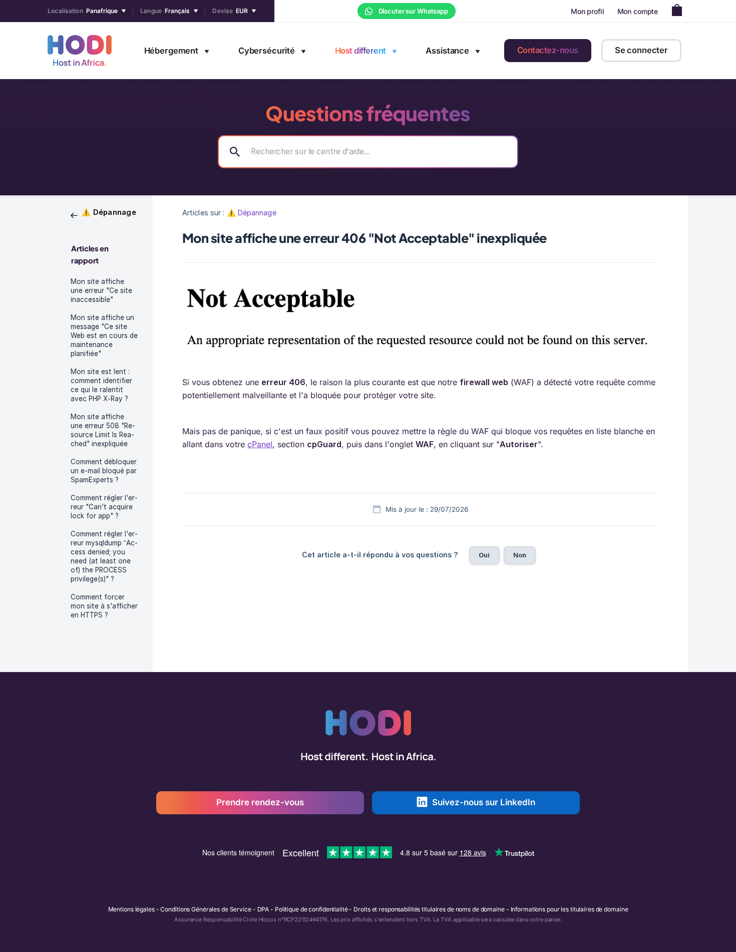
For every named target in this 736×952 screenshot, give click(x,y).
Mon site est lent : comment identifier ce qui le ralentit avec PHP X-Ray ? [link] (101, 385)
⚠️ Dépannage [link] (251, 212)
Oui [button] (484, 555)
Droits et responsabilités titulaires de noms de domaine (428, 909)
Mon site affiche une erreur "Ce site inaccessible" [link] (101, 290)
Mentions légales (131, 909)
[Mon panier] (679, 11)
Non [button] (519, 555)
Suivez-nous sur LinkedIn (483, 802)
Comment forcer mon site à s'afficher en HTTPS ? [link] (104, 606)
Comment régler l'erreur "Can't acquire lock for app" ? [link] (104, 507)
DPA (263, 909)
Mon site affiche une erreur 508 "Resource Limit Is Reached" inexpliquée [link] (103, 430)
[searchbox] (368, 151)
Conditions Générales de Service (205, 909)
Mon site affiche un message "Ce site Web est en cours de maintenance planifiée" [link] (104, 335)
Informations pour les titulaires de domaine (569, 909)
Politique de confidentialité (311, 909)
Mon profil (587, 11)
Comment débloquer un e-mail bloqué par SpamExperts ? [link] (104, 471)
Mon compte (637, 11)
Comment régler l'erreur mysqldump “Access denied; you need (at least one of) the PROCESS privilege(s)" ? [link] (104, 556)
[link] (103, 214)
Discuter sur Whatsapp (412, 11)
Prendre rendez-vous (260, 802)
